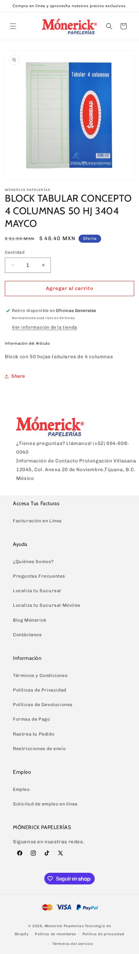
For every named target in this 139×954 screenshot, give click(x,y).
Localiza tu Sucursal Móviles (46, 605)
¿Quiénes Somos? (33, 561)
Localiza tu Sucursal (37, 590)
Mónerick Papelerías (64, 926)
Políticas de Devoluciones (43, 704)
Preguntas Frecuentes (39, 576)
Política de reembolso (55, 934)
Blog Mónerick (30, 620)
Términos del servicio (72, 944)
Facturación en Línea (37, 521)
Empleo (21, 789)
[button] (13, 26)
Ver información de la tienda (44, 327)
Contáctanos (27, 635)
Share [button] (18, 376)
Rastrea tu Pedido (33, 734)
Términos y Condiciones (40, 675)
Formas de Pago (31, 719)
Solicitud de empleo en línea (45, 804)
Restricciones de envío (39, 748)
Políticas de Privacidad (39, 690)
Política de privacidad (103, 934)
